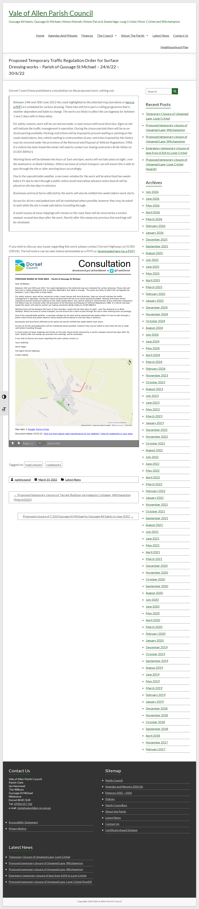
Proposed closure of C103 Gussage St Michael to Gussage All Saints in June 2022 (78, 516)
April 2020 (153, 620)
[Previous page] (13, 443)
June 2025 (152, 266)
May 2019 (153, 681)
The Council (105, 35)
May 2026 (153, 205)
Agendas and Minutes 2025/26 (124, 786)
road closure (33, 464)
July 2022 (152, 457)
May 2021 (153, 545)
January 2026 (155, 232)
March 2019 (154, 688)
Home (40, 35)
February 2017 (155, 749)
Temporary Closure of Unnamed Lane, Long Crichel (39, 857)
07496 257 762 (23, 803)
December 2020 (157, 565)
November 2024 (157, 314)
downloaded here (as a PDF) (116, 251)
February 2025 (155, 294)
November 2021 (157, 504)
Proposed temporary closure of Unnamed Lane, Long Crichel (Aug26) (166, 164)
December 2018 (157, 708)
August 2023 (154, 389)
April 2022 (153, 477)
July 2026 (152, 192)
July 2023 (152, 396)
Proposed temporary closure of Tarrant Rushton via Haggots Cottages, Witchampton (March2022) (72, 497)
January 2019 (155, 701)
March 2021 (154, 559)
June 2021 (152, 538)
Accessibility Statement (23, 822)
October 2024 (155, 321)
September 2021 (157, 518)
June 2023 (152, 402)
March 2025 (154, 287)
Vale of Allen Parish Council (51, 13)
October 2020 (155, 579)
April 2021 (153, 552)
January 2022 (155, 497)
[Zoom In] (44, 442)
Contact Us (180, 35)
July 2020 (152, 599)
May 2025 (153, 273)
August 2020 (154, 593)
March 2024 (154, 362)
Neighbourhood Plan (174, 47)
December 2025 (157, 239)
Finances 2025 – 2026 (118, 792)
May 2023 (153, 409)
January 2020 (155, 640)
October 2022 (155, 443)
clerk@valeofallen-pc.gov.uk (34, 808)
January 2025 (155, 300)
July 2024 (152, 334)
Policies (110, 799)
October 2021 (155, 511)
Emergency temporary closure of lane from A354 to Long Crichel (47, 875)
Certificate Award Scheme (121, 830)
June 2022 (152, 463)
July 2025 (152, 260)
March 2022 (154, 484)
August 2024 (154, 328)
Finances (87, 35)
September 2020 (157, 586)
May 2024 (153, 348)
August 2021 (154, 525)
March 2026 (154, 219)
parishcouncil (23, 479)
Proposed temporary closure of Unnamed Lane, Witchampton (46, 863)
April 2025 (153, 280)
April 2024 (153, 355)
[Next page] (19, 443)
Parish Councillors (116, 805)
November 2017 (157, 742)
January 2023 (155, 423)
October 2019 (155, 654)
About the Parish (132, 35)
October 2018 (155, 722)
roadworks (53, 464)
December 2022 (157, 429)
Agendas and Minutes (63, 35)
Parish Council (114, 780)
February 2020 (155, 633)
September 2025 (157, 246)
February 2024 (155, 368)
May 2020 (153, 613)
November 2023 (157, 375)
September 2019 (157, 661)
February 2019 (155, 695)
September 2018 (157, 729)
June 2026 (152, 198)
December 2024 (157, 307)
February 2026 (155, 226)
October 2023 (155, 382)
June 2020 (152, 606)
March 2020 (154, 627)
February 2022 (155, 491)
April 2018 (153, 735)
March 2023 (154, 416)
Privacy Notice (17, 828)
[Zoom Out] (40, 443)
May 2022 (153, 470)
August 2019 (154, 667)
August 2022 (154, 450)
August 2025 (154, 253)
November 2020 (157, 572)
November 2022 (157, 436)
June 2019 (152, 674)
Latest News (161, 35)
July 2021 (152, 531)
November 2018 (157, 715)
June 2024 (152, 341)
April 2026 (153, 212)
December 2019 (157, 647)
